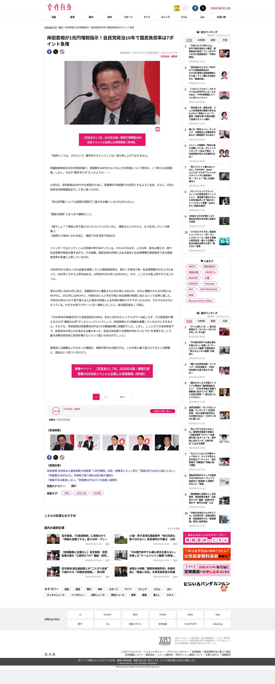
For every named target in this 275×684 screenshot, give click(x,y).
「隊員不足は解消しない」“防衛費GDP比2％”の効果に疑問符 (82, 480)
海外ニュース (98, 594)
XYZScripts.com (152, 666)
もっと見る (175, 528)
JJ (80, 614)
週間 (213, 40)
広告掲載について (134, 654)
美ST (80, 623)
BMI (192, 295)
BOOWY (194, 277)
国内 (91, 16)
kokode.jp (218, 623)
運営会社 (150, 654)
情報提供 (226, 654)
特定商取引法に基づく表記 (217, 651)
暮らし (156, 594)
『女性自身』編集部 (168, 56)
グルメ (170, 594)
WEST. (193, 266)
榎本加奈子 (209, 266)
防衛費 (97, 493)
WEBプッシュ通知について (189, 654)
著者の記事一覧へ (162, 411)
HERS (190, 614)
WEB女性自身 (63, 419)
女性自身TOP (50, 27)
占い (202, 16)
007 (191, 289)
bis (107, 623)
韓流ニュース (117, 594)
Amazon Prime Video (201, 300)
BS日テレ (211, 272)
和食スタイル (135, 623)
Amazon (210, 283)
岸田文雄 (81, 493)
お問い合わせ (212, 654)
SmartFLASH (190, 623)
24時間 (201, 40)
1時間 (189, 40)
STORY (162, 614)
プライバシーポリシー (178, 651)
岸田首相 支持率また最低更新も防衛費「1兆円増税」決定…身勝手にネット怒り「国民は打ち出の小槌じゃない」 (111, 471)
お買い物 (221, 16)
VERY (135, 614)
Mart (218, 614)
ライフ (147, 16)
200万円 (194, 283)
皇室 (72, 16)
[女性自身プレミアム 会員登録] (177, 8)
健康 (144, 594)
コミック (165, 16)
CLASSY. (108, 614)
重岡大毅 (194, 272)
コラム (184, 16)
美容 (133, 594)
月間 (224, 40)
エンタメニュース (56, 594)
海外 (109, 16)
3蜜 (207, 277)
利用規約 (196, 651)
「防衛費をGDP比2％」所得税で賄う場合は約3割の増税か (80, 475)
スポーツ (128, 16)
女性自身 (163, 623)
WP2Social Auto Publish (125, 666)
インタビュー (78, 594)
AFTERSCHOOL (209, 289)
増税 (67, 493)
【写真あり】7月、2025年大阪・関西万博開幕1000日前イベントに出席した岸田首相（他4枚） (112, 139)
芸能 (54, 16)
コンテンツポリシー (154, 651)
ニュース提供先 (165, 654)
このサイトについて (131, 651)
